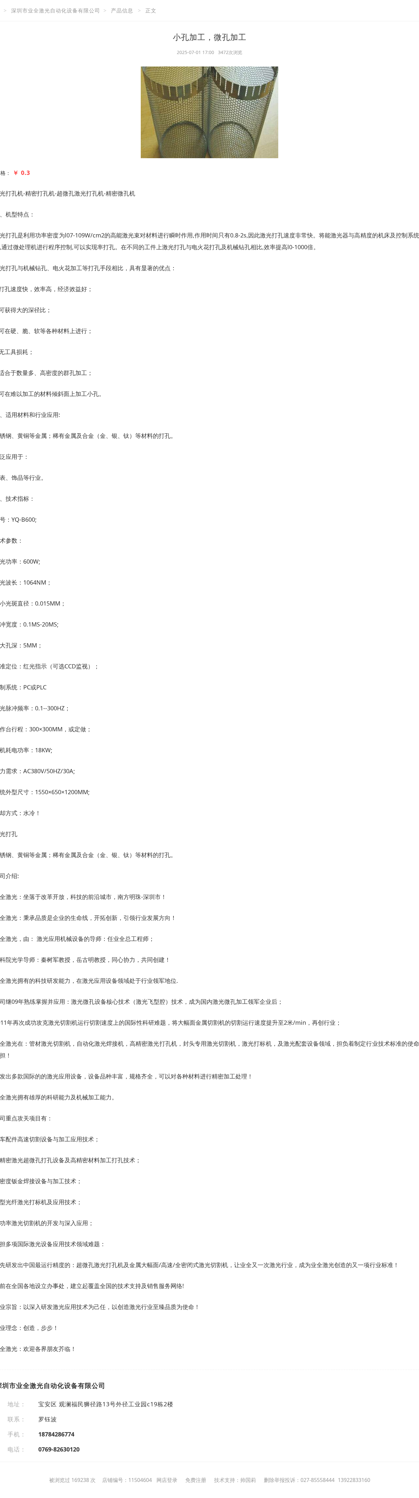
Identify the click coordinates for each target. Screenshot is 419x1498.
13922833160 (354, 1480)
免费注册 (195, 1480)
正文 (150, 10)
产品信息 (122, 10)
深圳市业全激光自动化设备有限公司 (55, 10)
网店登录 (166, 1480)
